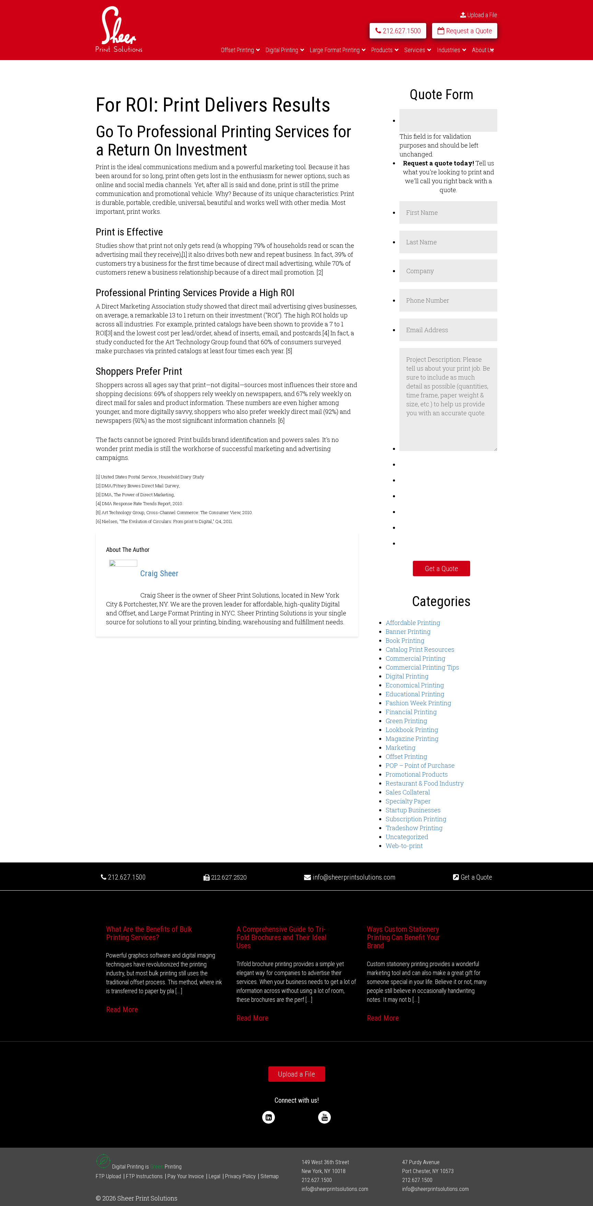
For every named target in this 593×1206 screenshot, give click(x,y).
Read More (122, 1009)
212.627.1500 (126, 877)
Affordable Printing (413, 622)
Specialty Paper (408, 801)
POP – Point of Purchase (420, 765)
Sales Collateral (408, 792)
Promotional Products (417, 774)
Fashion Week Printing (418, 703)
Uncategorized (407, 837)
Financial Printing (411, 712)
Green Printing (406, 721)
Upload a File (481, 15)
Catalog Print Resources (420, 649)
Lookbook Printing (412, 730)
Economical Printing (415, 685)
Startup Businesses (413, 810)
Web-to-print (404, 846)
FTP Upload (108, 1176)
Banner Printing (408, 631)
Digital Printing (407, 676)
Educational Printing (415, 694)
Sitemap (269, 1176)
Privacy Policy (240, 1176)
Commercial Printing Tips (422, 667)
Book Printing (405, 640)
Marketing (401, 747)
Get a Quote (475, 877)
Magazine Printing (412, 738)
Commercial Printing (415, 658)
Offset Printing (406, 756)
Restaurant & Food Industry (425, 783)
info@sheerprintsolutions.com (354, 877)
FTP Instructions (144, 1176)
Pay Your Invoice (185, 1176)
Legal (214, 1176)
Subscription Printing (416, 819)
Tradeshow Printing (414, 828)
